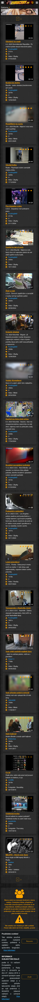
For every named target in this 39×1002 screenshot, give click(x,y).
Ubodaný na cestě (13, 41)
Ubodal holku (11, 165)
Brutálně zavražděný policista (18, 465)
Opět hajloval (11, 733)
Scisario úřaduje (12, 332)
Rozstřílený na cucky (14, 124)
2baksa (11, 862)
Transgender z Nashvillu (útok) (18, 608)
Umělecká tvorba (13, 813)
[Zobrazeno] (6, 51)
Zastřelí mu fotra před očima (17, 419)
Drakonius (12, 739)
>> (21, 19)
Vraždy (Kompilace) (13, 380)
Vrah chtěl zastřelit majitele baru (19, 651)
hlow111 (11, 659)
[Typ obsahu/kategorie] (6, 56)
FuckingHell (12, 49)
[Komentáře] (6, 54)
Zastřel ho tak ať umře (14, 247)
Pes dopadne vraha (14, 206)
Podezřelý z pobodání (15, 511)
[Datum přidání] (6, 59)
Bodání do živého (13, 82)
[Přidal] (6, 49)
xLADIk (11, 780)
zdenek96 (11, 700)
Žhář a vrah (10, 291)
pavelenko (12, 821)
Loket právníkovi (12, 562)
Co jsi (8, 772)
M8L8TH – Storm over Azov (17, 855)
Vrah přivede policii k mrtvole (17, 692)
